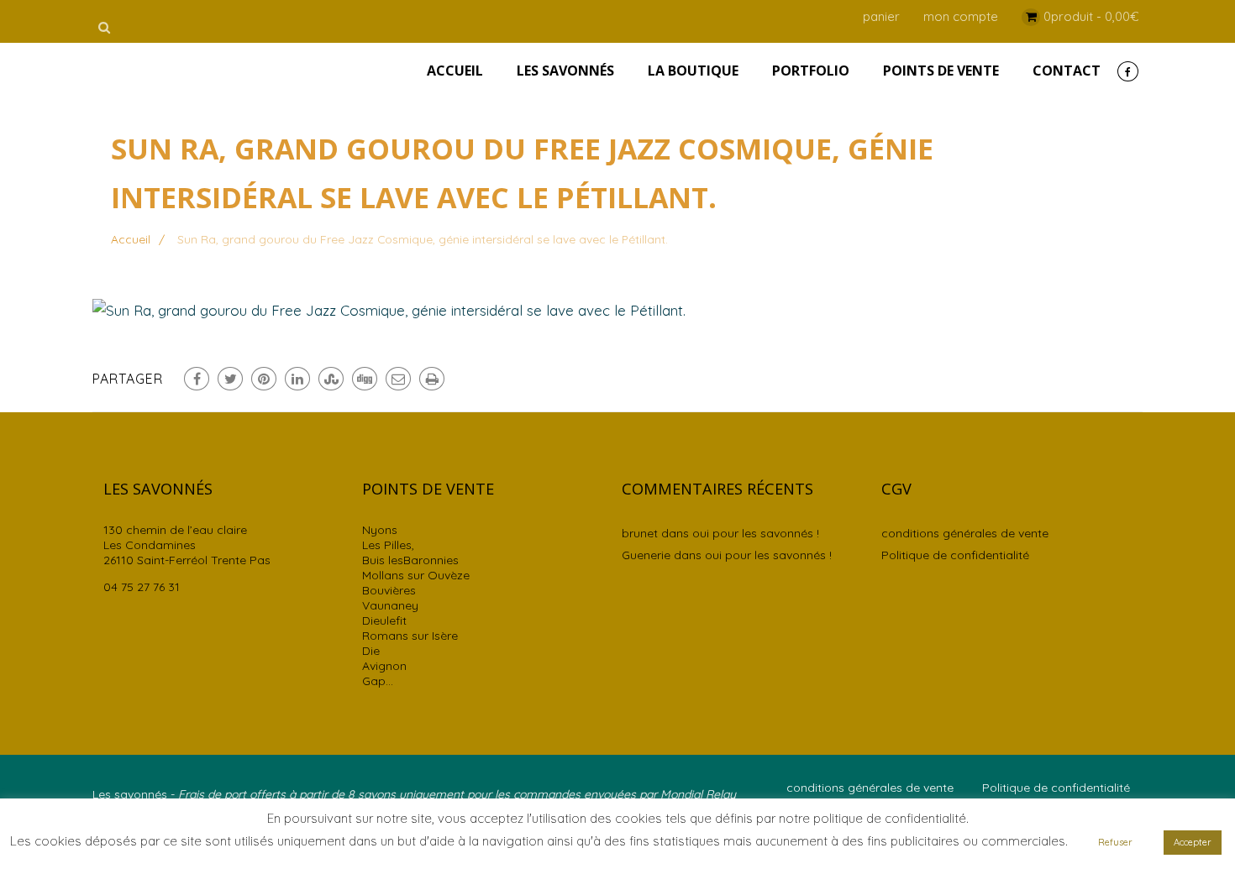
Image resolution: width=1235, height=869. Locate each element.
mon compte (960, 16)
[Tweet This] (230, 378)
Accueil (455, 70)
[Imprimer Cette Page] (431, 378)
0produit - (1091, 16)
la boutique (693, 70)
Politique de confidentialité (955, 555)
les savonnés (565, 70)
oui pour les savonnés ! (755, 533)
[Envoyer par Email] (398, 378)
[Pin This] (263, 378)
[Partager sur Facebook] (196, 378)
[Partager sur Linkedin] (297, 378)
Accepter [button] (1192, 842)
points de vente (941, 70)
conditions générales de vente (964, 533)
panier (881, 16)
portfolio (810, 70)
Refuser (1115, 842)
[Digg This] (364, 378)
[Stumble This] (331, 378)
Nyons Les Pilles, (388, 537)
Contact (1067, 70)
